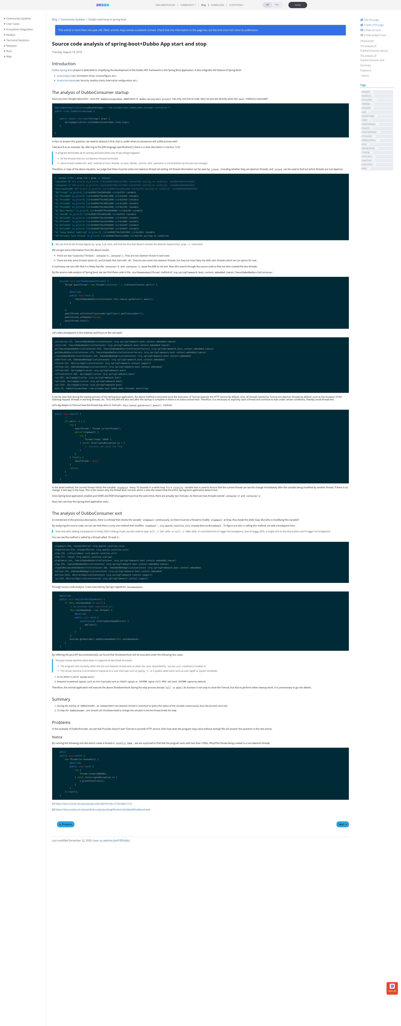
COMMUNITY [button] (187, 4)
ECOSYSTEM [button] (235, 4)
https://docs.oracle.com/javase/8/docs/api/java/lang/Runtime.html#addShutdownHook (103, 809)
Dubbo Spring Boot (62, 70)
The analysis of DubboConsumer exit (372, 58)
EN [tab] (267, 4)
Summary (365, 65)
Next (343, 824)
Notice (365, 75)
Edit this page (371, 19)
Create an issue (372, 30)
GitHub (298, 5)
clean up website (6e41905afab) (111, 840)
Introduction (367, 41)
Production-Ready (66, 80)
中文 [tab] (277, 4)
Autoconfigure (64, 75)
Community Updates (73, 19)
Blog (54, 19)
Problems (365, 70)
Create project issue (374, 35)
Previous (65, 824)
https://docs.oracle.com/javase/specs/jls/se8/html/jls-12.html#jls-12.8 (94, 803)
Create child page (373, 25)
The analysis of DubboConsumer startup (374, 48)
